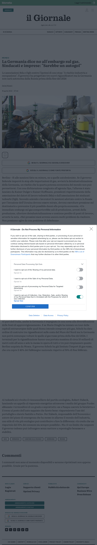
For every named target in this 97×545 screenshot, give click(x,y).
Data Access (48, 315)
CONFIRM (30, 306)
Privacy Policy (62, 315)
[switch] (80, 269)
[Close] (92, 229)
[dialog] (48, 272)
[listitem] (48, 264)
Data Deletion (34, 315)
